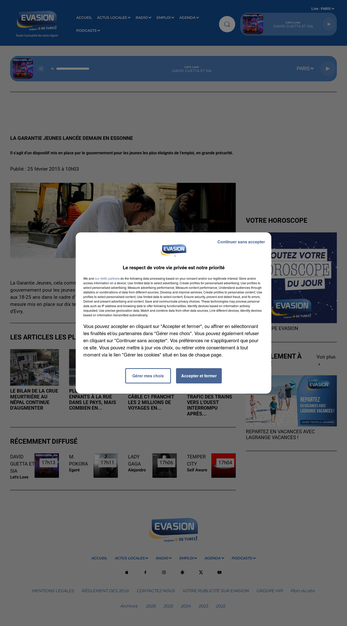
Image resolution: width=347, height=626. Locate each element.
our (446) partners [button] (107, 278)
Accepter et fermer (199, 376)
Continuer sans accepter (241, 242)
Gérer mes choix (148, 376)
